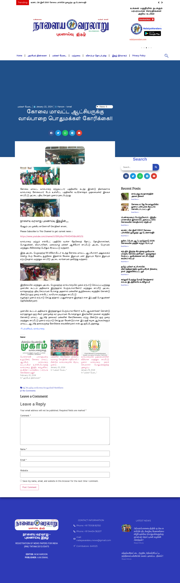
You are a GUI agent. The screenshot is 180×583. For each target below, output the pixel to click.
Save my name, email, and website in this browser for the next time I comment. (60, 481)
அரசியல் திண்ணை (37, 56)
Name (23, 449)
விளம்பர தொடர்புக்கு (96, 56)
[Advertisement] (90, 82)
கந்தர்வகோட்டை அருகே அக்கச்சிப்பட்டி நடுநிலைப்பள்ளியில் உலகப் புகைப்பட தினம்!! (142, 554)
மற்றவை (76, 56)
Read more (139, 543)
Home (19, 56)
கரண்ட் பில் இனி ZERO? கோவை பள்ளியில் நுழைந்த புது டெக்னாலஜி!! (58, 2)
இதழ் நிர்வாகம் (119, 56)
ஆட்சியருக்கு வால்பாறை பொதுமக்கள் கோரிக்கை (43, 388)
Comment (25, 416)
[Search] (156, 167)
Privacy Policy (138, 56)
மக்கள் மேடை (59, 56)
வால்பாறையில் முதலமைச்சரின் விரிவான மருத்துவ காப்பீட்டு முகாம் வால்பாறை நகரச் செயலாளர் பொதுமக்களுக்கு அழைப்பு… (95, 362)
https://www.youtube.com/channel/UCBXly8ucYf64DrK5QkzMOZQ (51, 236)
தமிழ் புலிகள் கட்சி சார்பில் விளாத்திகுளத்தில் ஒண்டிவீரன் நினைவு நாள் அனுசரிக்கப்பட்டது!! (139, 269)
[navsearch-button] (166, 55)
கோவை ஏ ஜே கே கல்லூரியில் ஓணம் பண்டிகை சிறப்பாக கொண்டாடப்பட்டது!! (145, 206)
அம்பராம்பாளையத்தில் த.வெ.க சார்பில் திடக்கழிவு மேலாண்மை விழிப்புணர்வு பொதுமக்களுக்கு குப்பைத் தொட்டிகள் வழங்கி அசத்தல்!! (149, 534)
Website (24, 471)
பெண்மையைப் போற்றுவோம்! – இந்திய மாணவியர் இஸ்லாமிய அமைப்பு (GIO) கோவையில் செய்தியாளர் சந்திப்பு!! (138, 219)
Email (23, 460)
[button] (131, 26)
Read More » (135, 199)
